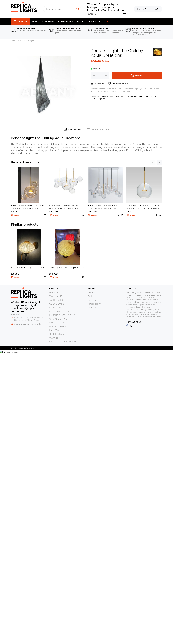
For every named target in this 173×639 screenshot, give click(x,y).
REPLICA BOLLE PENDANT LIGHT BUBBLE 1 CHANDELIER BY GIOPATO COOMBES (144, 206)
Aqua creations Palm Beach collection (136, 96)
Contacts (81, 21)
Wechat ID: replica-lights (102, 4)
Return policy (65, 21)
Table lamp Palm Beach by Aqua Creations (66, 268)
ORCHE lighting (56, 334)
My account (95, 21)
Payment (92, 300)
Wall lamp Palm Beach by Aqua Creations (27, 268)
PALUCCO (54, 330)
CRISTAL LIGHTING (58, 319)
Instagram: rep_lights (100, 7)
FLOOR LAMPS (56, 307)
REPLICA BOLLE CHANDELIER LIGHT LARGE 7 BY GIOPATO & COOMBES (103, 206)
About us (37, 21)
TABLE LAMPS (56, 300)
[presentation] (152, 162)
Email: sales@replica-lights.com (106, 10)
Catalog (22, 21)
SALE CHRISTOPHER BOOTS (62, 341)
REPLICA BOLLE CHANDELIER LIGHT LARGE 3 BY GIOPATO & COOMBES (64, 206)
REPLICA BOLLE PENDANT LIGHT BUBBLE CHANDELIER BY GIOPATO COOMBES (28, 206)
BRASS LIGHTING (57, 326)
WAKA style (54, 338)
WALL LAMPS (55, 296)
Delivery (50, 21)
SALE (107, 21)
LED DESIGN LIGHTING (60, 311)
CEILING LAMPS (113, 96)
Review (91, 292)
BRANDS (53, 292)
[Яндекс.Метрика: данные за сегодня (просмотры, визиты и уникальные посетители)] (9, 352)
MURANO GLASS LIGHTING (62, 315)
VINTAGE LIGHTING (58, 323)
